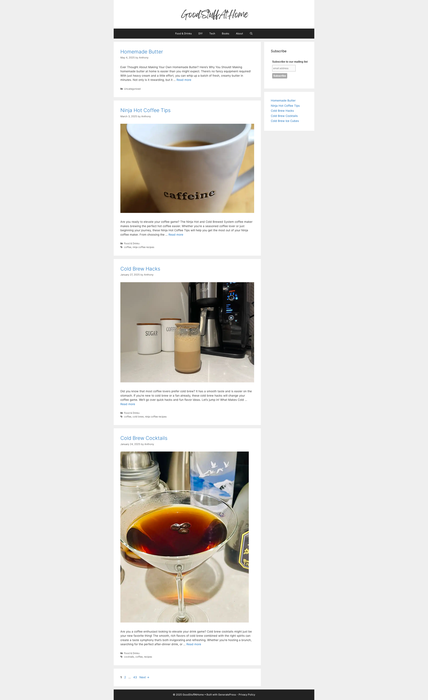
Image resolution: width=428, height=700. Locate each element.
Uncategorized (132, 88)
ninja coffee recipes (143, 247)
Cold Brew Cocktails (143, 438)
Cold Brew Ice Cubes (285, 121)
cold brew (138, 416)
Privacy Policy (247, 694)
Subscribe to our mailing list (290, 61)
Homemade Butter (141, 52)
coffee (127, 247)
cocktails (129, 656)
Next (144, 677)
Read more (184, 79)
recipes (148, 656)
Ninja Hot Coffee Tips (145, 110)
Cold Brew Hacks (140, 269)
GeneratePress (227, 694)
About (239, 33)
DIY (200, 33)
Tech (212, 33)
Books (225, 33)
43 (135, 677)
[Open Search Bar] (251, 34)
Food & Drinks (183, 33)
